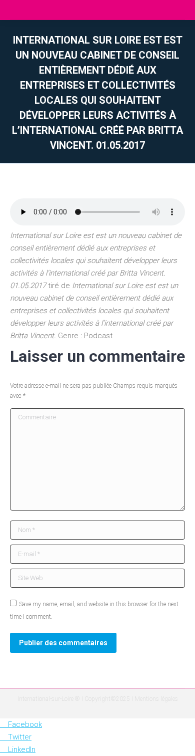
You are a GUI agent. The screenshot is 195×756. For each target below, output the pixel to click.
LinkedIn (22, 749)
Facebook (25, 724)
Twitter (20, 736)
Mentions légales (156, 698)
